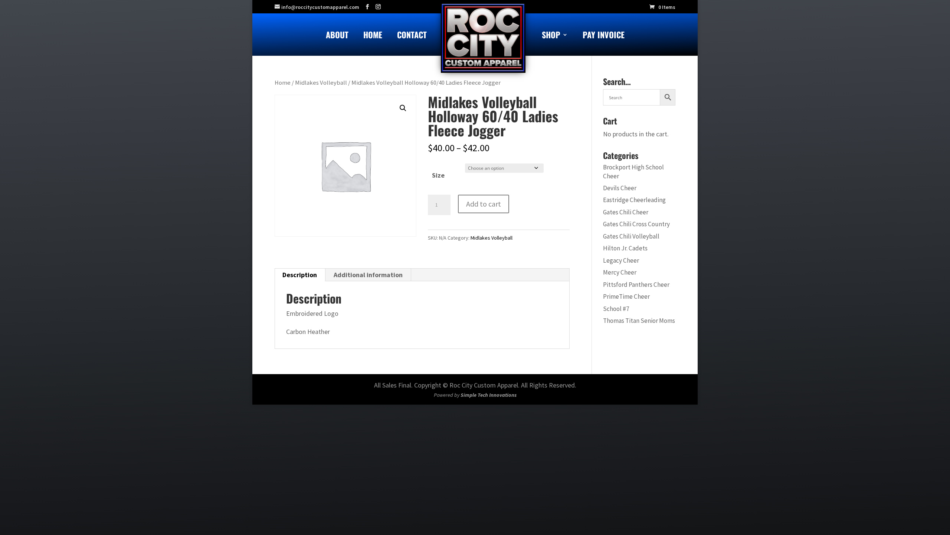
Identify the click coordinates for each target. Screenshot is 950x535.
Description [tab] (299, 274)
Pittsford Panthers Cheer (636, 285)
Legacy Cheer (621, 260)
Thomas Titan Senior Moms (639, 321)
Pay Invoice (604, 36)
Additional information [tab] (368, 274)
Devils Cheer (619, 188)
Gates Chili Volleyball (631, 236)
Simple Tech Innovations (489, 395)
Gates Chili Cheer (625, 212)
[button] (403, 108)
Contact (412, 36)
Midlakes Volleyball (321, 83)
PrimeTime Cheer (626, 296)
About (337, 36)
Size (438, 175)
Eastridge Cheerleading (634, 200)
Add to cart (483, 203)
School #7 (616, 309)
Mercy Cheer (619, 272)
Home (372, 36)
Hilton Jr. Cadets (625, 248)
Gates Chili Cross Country (636, 224)
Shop (551, 36)
